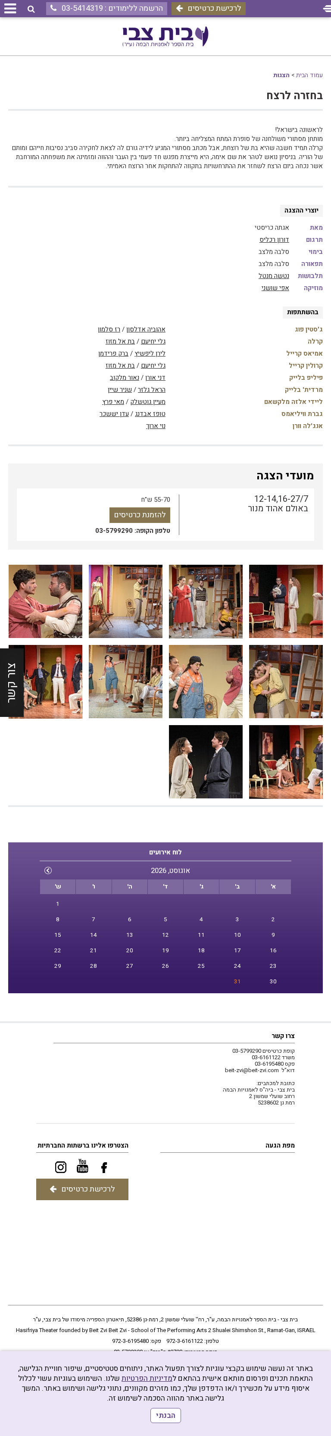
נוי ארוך (156, 426)
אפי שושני (275, 288)
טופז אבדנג (150, 414)
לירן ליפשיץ (150, 353)
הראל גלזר (152, 389)
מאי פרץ (113, 402)
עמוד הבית (309, 75)
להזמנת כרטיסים (140, 515)
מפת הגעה (280, 1145)
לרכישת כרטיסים (214, 8)
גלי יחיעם (153, 341)
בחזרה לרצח (294, 96)
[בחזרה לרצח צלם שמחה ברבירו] (286, 601)
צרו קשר (283, 1036)
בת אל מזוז (120, 341)
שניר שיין (120, 389)
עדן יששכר (114, 414)
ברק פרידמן (113, 353)
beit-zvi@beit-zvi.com (252, 1070)
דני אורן (155, 377)
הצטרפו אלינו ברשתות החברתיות (82, 1145)
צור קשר (11, 683)
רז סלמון (109, 329)
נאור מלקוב (124, 377)
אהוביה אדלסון (146, 329)
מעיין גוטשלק (148, 402)
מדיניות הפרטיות (147, 1378)
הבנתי (165, 1415)
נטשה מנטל (274, 276)
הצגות (281, 75)
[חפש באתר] (31, 9)
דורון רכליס (274, 239)
